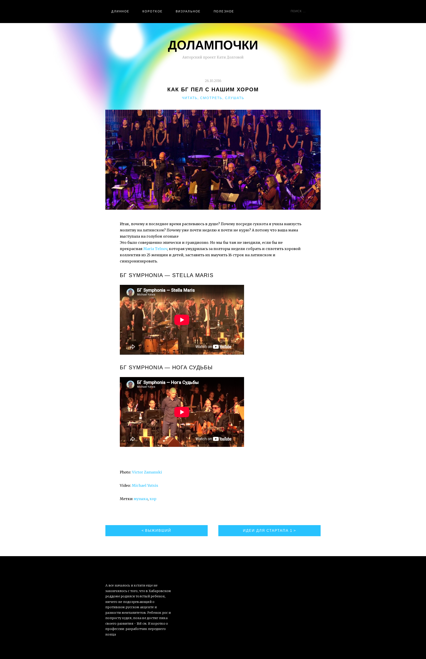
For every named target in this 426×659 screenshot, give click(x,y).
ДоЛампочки (213, 44)
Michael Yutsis (145, 485)
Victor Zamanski (147, 472)
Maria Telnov (155, 248)
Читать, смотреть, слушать (213, 98)
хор (153, 499)
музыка (141, 499)
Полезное (224, 11)
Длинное (120, 11)
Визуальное (188, 11)
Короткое (152, 11)
